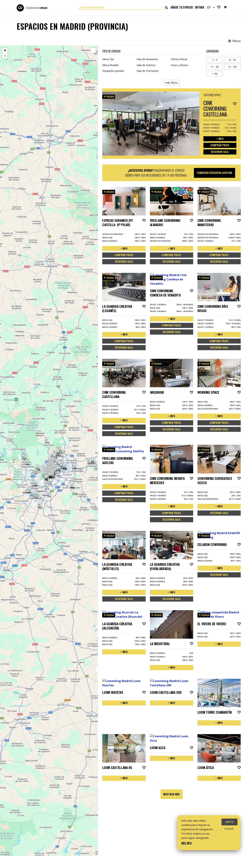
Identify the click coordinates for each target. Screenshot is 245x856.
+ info (219, 139)
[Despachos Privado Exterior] (62, 467)
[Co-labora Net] (38, 434)
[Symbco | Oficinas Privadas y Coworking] (49, 495)
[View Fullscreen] (93, 50)
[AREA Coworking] (50, 476)
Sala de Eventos (146, 65)
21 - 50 (234, 66)
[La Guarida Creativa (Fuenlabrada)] (38, 496)
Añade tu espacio (182, 7)
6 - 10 (235, 59)
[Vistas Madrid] (89, 462)
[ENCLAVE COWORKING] (65, 467)
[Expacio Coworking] (26, 458)
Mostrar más (171, 794)
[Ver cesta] (225, 7)
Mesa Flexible (110, 65)
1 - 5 (217, 59)
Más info (186, 843)
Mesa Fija (108, 59)
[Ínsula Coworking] (93, 461)
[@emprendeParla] (39, 505)
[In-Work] (14, 461)
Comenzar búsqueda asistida (214, 173)
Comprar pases (219, 145)
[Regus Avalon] (58, 470)
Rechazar (229, 828)
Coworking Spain (32, 7)
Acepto (229, 822)
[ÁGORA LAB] (35, 495)
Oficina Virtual (179, 59)
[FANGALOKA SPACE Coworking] (27, 491)
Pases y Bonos (179, 65)
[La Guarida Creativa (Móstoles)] (30, 491)
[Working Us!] (36, 484)
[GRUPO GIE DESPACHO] (50, 482)
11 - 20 (217, 66)
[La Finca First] (36, 472)
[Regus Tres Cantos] (47, 441)
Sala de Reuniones (147, 59)
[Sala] (96, 467)
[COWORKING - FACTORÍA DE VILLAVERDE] (47, 487)
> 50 (217, 73)
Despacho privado (113, 71)
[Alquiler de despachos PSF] (46, 479)
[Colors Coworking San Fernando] (74, 467)
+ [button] (5, 50)
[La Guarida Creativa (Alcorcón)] (32, 484)
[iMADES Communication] (58, 474)
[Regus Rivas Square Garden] (72, 486)
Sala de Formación (148, 71)
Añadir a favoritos (234, 103)
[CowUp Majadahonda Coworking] (27, 463)
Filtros (236, 41)
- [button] (5, 55)
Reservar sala (220, 152)
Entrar (199, 7)
